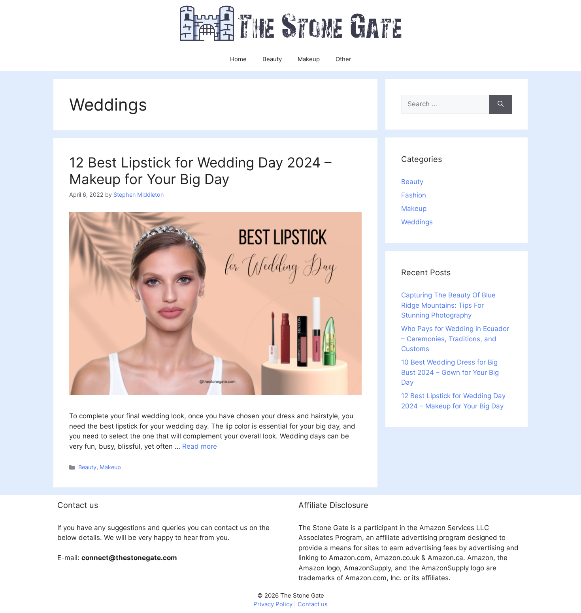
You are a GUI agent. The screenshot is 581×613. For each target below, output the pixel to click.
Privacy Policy (272, 604)
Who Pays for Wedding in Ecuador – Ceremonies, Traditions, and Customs (455, 339)
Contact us (313, 604)
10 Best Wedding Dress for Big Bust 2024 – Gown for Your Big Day (450, 372)
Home (238, 59)
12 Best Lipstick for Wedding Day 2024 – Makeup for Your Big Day (200, 170)
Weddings (417, 222)
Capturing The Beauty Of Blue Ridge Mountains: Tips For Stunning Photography (448, 305)
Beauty (272, 59)
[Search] (500, 104)
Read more (199, 446)
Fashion (413, 195)
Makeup (309, 59)
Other (343, 59)
